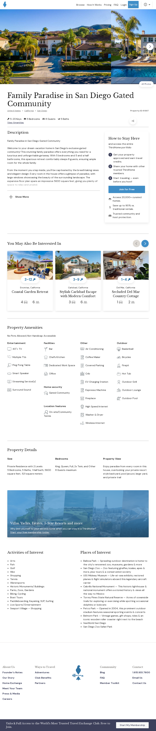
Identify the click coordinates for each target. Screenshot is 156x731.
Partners (40, 683)
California (29, 110)
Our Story (8, 677)
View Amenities (15, 122)
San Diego (42, 110)
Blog (102, 672)
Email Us (137, 677)
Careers (7, 699)
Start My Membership (132, 725)
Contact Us (139, 683)
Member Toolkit (109, 683)
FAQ (102, 677)
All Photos (146, 84)
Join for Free (127, 189)
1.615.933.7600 (141, 672)
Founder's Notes (12, 672)
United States (14, 110)
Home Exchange (12, 683)
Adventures (42, 672)
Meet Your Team (12, 688)
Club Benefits (43, 677)
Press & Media (11, 693)
